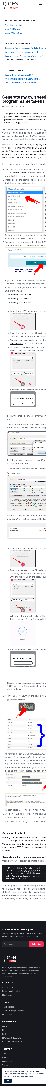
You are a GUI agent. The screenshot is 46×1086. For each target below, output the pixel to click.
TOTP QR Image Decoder (13, 1011)
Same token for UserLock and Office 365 (22, 83)
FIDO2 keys (7, 995)
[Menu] (41, 5)
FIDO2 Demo (7, 1014)
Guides (5, 1026)
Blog (4, 1030)
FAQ (4, 1034)
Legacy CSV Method (13, 33)
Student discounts (13, 1038)
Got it (8, 1081)
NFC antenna (16, 343)
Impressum (7, 1061)
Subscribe (36, 944)
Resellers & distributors (12, 1042)
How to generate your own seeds (21, 60)
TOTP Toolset (8, 1007)
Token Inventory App (14, 25)
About (5, 1053)
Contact (5, 1057)
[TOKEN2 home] (10, 5)
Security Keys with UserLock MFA (19, 75)
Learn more (33, 1076)
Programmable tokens (11, 991)
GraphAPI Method (12, 29)
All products (7, 987)
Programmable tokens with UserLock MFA (22, 79)
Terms (5, 1065)
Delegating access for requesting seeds (22, 52)
